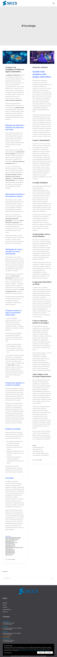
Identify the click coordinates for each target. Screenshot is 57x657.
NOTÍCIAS (5, 605)
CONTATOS (5, 607)
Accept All (49, 652)
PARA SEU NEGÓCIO (7, 609)
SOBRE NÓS (5, 603)
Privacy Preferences (8, 653)
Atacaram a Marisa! (40, 67)
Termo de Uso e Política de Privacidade (37, 656)
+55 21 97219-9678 (8, 641)
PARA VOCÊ (5, 612)
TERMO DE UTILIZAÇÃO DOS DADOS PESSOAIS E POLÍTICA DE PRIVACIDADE (34, 650)
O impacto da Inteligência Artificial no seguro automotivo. (14, 69)
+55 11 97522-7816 (8, 629)
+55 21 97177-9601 (8, 624)
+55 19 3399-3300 (8, 634)
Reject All (41, 652)
